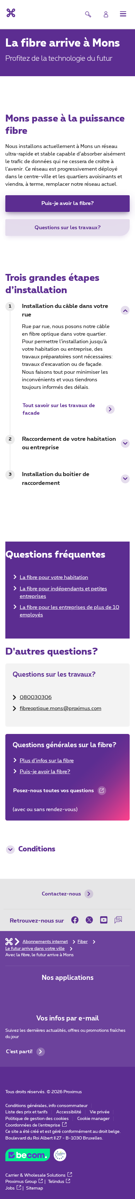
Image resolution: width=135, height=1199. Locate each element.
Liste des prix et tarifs (26, 1112)
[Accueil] (9, 942)
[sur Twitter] (89, 920)
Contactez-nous (61, 893)
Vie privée (100, 1112)
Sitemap (34, 1188)
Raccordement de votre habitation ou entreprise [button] (69, 443)
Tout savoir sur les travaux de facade (59, 409)
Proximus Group (21, 1181)
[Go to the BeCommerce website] (35, 1157)
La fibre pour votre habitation (54, 577)
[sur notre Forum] (118, 920)
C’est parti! (19, 1051)
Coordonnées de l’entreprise (32, 1125)
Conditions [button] (36, 849)
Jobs (10, 1188)
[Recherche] (88, 14)
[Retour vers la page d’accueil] (10, 13)
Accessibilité (68, 1112)
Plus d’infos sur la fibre (47, 760)
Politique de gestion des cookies (37, 1119)
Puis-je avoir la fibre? (67, 203)
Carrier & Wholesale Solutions (35, 1175)
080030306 (36, 697)
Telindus (56, 1181)
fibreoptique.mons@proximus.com (60, 708)
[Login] (106, 14)
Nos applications (68, 978)
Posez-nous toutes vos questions (53, 793)
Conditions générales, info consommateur (46, 1106)
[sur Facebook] (76, 920)
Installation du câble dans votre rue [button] (65, 310)
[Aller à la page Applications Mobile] (47, 992)
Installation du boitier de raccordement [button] (55, 478)
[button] (123, 13)
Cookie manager (93, 1119)
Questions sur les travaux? (68, 227)
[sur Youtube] (103, 920)
